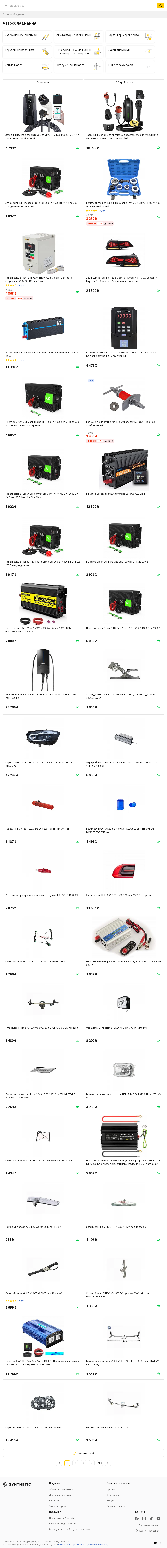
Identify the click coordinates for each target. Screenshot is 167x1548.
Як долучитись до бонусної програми (69, 1529)
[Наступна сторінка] (107, 1463)
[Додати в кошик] (77, 147)
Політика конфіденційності (57, 1541)
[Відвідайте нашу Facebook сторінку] (136, 1518)
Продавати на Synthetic (62, 1518)
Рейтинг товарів (116, 1506)
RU (161, 1543)
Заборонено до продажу (62, 1523)
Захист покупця (57, 1506)
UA (155, 1543)
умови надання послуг (98, 1544)
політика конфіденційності (71, 1544)
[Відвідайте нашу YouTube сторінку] (158, 1518)
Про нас (111, 1489)
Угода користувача (32, 1541)
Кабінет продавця (149, 1530)
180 (100, 1463)
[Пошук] (160, 5)
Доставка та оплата (60, 1494)
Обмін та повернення (61, 1489)
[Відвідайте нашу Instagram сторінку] (144, 1518)
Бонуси (111, 1500)
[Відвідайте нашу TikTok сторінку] (151, 1518)
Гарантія (54, 1500)
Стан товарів (114, 1494)
